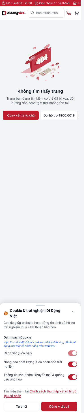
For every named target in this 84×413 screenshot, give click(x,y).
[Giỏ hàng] (76, 13)
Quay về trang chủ (20, 115)
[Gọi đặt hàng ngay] (68, 13)
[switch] (72, 353)
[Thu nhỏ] (73, 311)
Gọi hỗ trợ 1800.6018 (59, 115)
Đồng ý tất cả (59, 406)
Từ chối (21, 406)
